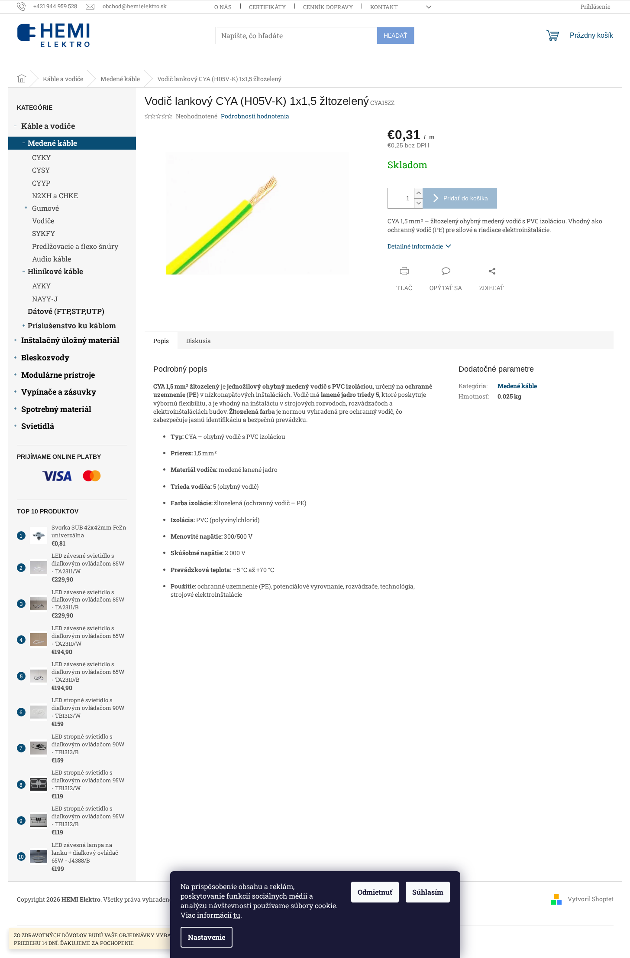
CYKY (41, 157)
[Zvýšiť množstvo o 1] (418, 193)
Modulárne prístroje (58, 374)
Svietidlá (37, 426)
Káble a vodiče (48, 126)
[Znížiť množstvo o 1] (418, 203)
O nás (223, 7)
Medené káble (52, 143)
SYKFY (43, 233)
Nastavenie (206, 937)
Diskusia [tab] (198, 341)
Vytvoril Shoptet (591, 898)
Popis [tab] (161, 341)
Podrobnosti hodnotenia (255, 116)
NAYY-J (45, 298)
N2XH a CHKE (55, 195)
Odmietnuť (375, 891)
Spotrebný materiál (56, 409)
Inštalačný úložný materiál (70, 340)
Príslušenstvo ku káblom (72, 325)
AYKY (41, 285)
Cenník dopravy (328, 7)
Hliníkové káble (55, 271)
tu (236, 914)
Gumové (45, 208)
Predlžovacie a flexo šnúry (75, 246)
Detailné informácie (415, 246)
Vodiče (43, 220)
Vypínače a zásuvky (58, 391)
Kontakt (384, 7)
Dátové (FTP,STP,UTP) (66, 311)
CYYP (41, 182)
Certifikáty (267, 7)
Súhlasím (427, 891)
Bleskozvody (45, 357)
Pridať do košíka (465, 198)
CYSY (41, 169)
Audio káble (51, 258)
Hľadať (395, 35)
